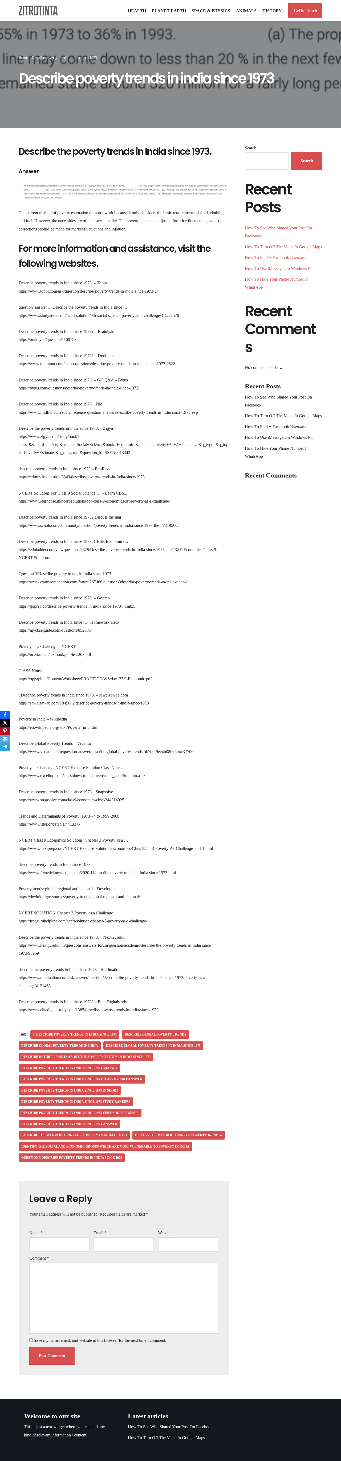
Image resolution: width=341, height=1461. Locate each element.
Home (23, 58)
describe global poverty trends (155, 1034)
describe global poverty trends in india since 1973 (153, 1046)
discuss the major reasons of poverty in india (178, 1135)
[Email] (5, 739)
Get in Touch (305, 10)
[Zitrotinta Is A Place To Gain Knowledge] (39, 10)
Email (100, 1233)
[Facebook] (5, 715)
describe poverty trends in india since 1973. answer (69, 1124)
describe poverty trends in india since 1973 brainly (69, 1068)
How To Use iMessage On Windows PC (279, 268)
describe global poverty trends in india (59, 1046)
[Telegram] (5, 747)
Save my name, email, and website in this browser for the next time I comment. (100, 1340)
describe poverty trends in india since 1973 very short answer (80, 1113)
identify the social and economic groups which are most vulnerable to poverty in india (105, 1146)
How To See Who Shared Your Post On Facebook (170, 1426)
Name (36, 1233)
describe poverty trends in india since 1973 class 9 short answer (82, 1079)
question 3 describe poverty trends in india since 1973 (71, 1158)
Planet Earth (169, 11)
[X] (5, 723)
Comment (39, 1258)
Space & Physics (211, 11)
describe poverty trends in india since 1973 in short (69, 1090)
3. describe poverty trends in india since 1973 (75, 1034)
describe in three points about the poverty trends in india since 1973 (86, 1057)
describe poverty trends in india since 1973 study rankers (76, 1102)
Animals (246, 11)
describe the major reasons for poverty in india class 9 (74, 1135)
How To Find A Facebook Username (276, 257)
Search (250, 148)
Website (164, 1233)
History (272, 11)
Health (137, 11)
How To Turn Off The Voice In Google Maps (283, 247)
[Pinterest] (5, 731)
